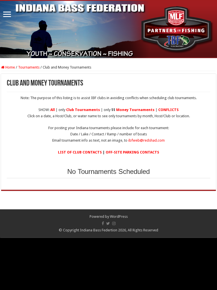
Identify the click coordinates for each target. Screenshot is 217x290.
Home (10, 67)
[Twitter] (108, 223)
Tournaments (29, 67)
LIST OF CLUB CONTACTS (80, 152)
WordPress (119, 216)
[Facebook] (103, 223)
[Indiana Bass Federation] (108, 29)
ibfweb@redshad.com (146, 140)
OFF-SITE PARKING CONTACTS (132, 152)
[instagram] (114, 223)
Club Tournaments (83, 110)
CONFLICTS (168, 110)
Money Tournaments (135, 110)
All (52, 110)
